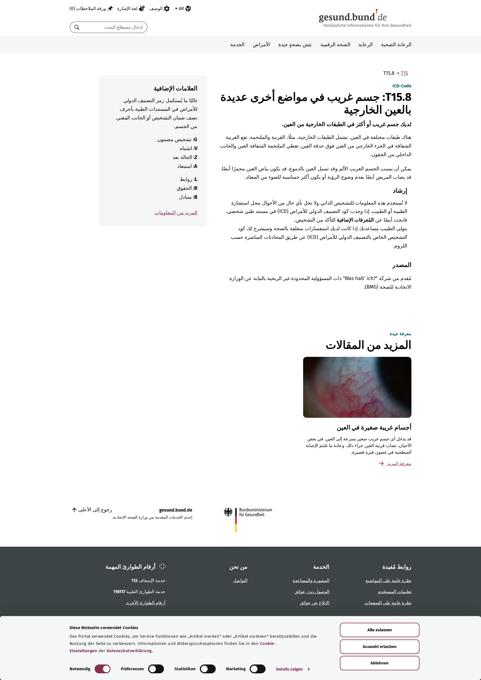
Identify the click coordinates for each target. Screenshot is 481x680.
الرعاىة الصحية (396, 44)
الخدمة (237, 44)
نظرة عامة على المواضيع (388, 580)
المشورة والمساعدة (311, 580)
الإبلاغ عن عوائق (314, 602)
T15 (404, 73)
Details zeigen (289, 669)
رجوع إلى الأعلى (94, 510)
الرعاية (366, 44)
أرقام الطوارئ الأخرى (145, 602)
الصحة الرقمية (335, 44)
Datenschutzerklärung (129, 650)
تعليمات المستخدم (394, 591)
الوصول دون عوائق (312, 591)
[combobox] (116, 27)
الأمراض (261, 44)
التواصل (240, 580)
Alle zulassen (379, 629)
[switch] (156, 668)
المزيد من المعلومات (175, 213)
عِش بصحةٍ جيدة (295, 44)
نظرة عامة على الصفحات (388, 602)
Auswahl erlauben (380, 646)
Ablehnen (379, 663)
